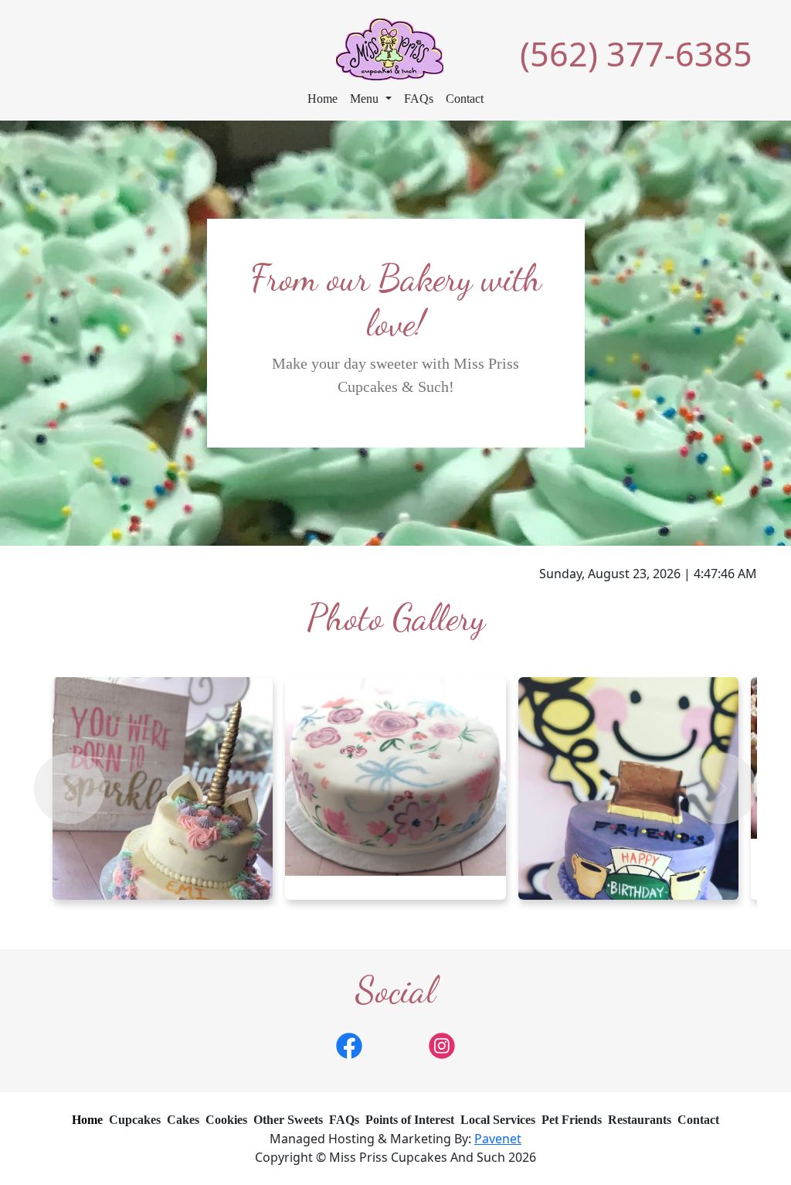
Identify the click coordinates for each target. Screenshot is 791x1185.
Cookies (226, 1119)
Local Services (497, 1119)
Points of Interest (409, 1119)
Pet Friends (571, 1119)
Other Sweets (288, 1119)
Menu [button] (366, 98)
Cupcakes (135, 1119)
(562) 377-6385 (636, 54)
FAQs (418, 98)
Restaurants (639, 1119)
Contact (465, 98)
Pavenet (497, 1138)
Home (322, 98)
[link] (349, 1044)
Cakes (183, 1119)
